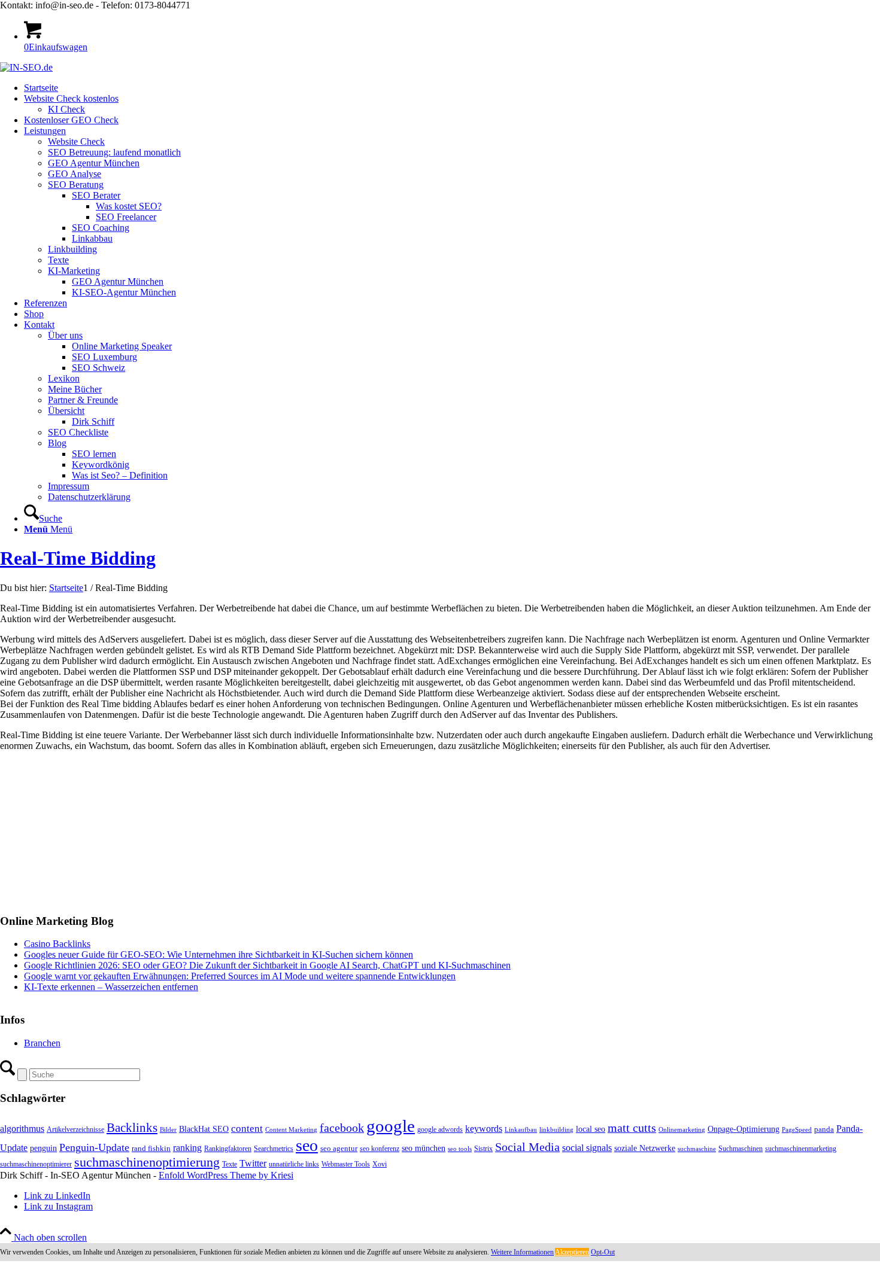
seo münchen (423, 1148)
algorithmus (22, 1128)
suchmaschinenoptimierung (147, 1162)
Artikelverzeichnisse (75, 1129)
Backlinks (132, 1127)
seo (307, 1145)
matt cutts (632, 1127)
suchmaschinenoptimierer (36, 1164)
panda (824, 1129)
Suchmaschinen (740, 1148)
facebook (342, 1127)
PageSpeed (797, 1129)
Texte (229, 1164)
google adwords (440, 1129)
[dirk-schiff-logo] (26, 67)
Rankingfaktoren (227, 1148)
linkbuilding (556, 1129)
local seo (590, 1129)
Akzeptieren (572, 1252)
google (390, 1125)
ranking (187, 1148)
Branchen (42, 1043)
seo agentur (338, 1148)
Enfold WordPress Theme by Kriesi (226, 1175)
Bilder (168, 1129)
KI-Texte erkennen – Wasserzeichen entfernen (111, 987)
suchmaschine (697, 1149)
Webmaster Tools (345, 1164)
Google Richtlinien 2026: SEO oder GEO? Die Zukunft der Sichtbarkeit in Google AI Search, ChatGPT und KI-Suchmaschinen (267, 965)
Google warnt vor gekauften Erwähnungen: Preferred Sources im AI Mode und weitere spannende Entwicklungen (240, 976)
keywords (483, 1128)
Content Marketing (291, 1129)
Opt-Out (603, 1252)
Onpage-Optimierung (743, 1129)
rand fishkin (151, 1148)
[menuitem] (452, 88)
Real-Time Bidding (78, 558)
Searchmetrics (273, 1148)
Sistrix (483, 1148)
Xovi (379, 1164)
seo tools (460, 1149)
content (247, 1128)
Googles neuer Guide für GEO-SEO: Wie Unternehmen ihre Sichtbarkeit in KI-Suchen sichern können (218, 954)
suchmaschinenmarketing (800, 1148)
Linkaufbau (521, 1129)
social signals (587, 1148)
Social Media (527, 1147)
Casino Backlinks (57, 944)
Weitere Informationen (522, 1252)
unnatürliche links (294, 1164)
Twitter (252, 1163)
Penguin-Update (94, 1147)
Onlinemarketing (682, 1129)
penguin (43, 1148)
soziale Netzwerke (644, 1148)
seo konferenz (379, 1148)
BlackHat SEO (204, 1129)
